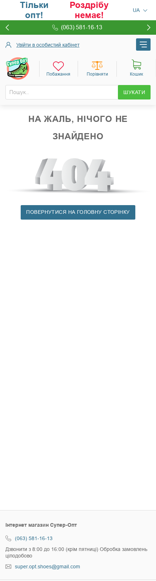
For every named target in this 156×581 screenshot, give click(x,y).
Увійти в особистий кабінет (47, 45)
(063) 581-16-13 (34, 538)
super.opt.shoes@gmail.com (47, 566)
